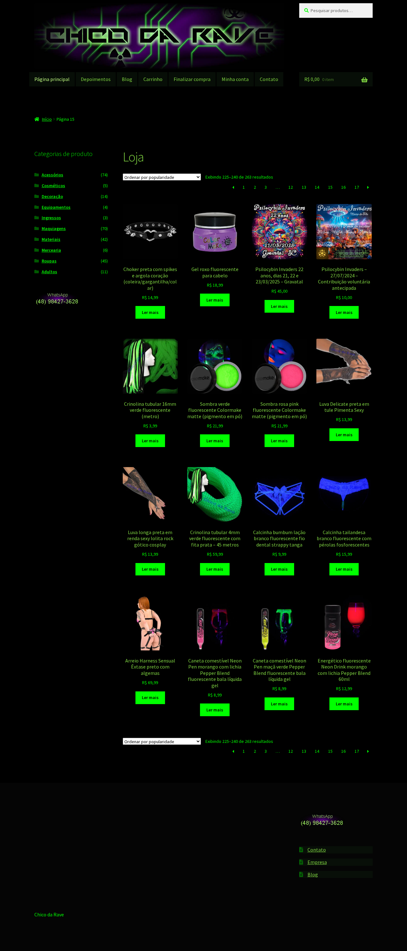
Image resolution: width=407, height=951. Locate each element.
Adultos (49, 272)
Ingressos (51, 218)
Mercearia (51, 250)
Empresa (317, 862)
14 (317, 187)
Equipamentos (56, 207)
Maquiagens (54, 228)
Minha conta (235, 79)
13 (304, 187)
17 (357, 187)
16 (343, 187)
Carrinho (152, 79)
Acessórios (52, 175)
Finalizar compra (192, 79)
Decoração (52, 196)
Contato (269, 79)
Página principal (52, 79)
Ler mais (150, 312)
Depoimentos (96, 79)
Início (47, 119)
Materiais (51, 239)
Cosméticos (53, 185)
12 (290, 187)
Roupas (49, 261)
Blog (127, 79)
